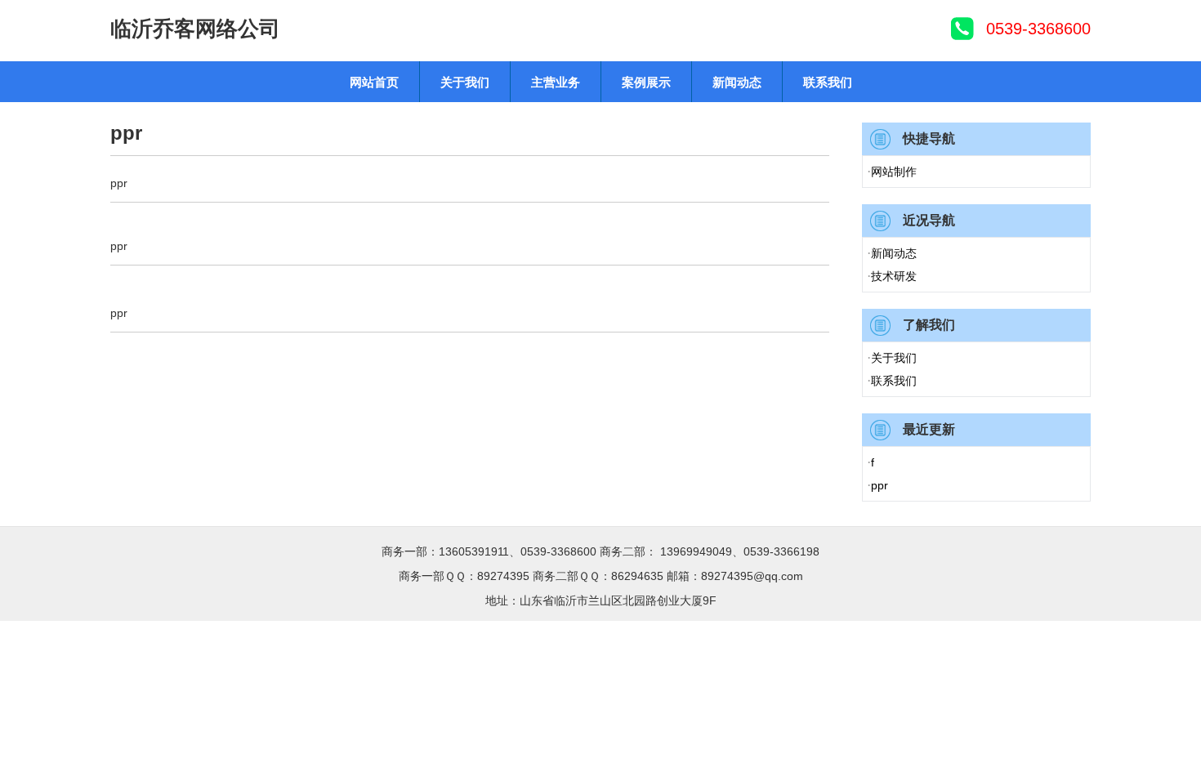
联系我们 (827, 82)
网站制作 (892, 171)
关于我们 (464, 82)
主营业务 (555, 82)
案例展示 (646, 82)
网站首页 (374, 82)
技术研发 (892, 276)
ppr (877, 485)
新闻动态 (736, 82)
